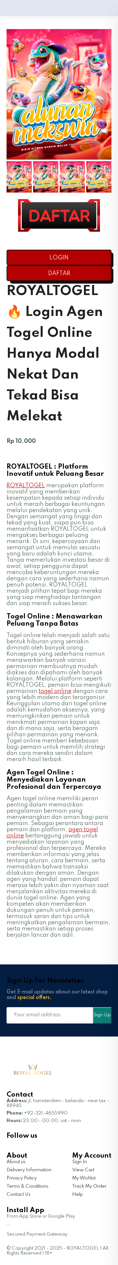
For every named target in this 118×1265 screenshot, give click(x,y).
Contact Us (18, 1194)
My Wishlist (84, 1178)
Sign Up (102, 1015)
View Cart (83, 1170)
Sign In (79, 1162)
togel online (55, 691)
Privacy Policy (22, 1178)
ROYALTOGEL (26, 486)
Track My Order (89, 1186)
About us (16, 1162)
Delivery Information (29, 1170)
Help (77, 1194)
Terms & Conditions (28, 1186)
